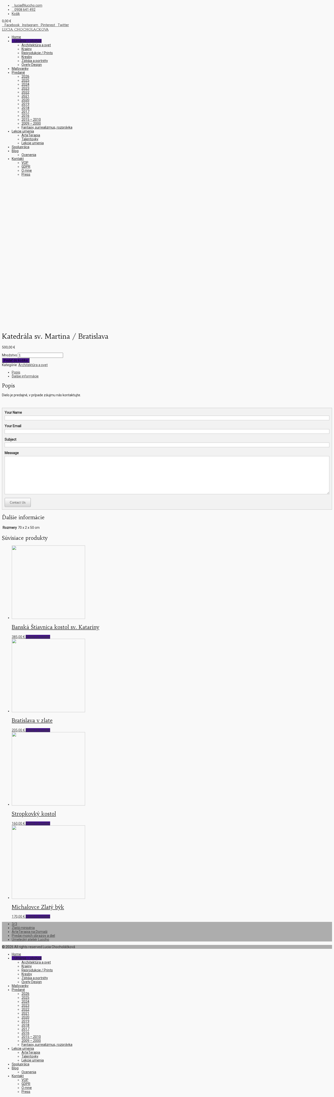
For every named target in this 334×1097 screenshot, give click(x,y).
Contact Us (18, 502)
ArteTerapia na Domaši (29, 932)
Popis (16, 372)
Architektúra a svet (33, 365)
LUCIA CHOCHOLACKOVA (25, 29)
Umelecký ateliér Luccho (30, 939)
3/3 (14, 924)
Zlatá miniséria (23, 928)
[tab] (172, 372)
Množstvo (9, 355)
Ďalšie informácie (25, 376)
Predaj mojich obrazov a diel (33, 936)
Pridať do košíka (16, 360)
